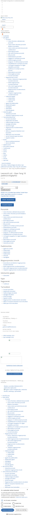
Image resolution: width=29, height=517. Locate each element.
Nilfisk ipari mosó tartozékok (13, 134)
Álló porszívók (11, 55)
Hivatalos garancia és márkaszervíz (13, 6)
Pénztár (6, 13)
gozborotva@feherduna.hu (9, 327)
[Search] (15, 22)
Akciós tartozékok (10, 143)
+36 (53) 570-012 (12, 16)
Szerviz (5, 151)
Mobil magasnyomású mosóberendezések (14, 266)
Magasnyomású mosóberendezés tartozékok (14, 300)
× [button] (27, 489)
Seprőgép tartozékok (11, 124)
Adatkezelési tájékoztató (10, 388)
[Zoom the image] (14, 360)
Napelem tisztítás (10, 138)
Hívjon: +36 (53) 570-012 (8, 199)
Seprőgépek (9, 107)
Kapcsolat (5, 160)
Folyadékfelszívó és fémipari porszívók (17, 63)
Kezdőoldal (7, 2)
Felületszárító (11, 98)
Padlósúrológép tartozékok (12, 122)
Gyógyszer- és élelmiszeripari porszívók (18, 62)
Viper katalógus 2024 (8, 337)
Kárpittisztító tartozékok (12, 120)
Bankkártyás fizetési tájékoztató (14, 365)
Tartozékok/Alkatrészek (9, 117)
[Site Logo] (7, 17)
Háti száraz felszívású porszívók (16, 53)
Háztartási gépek (7, 112)
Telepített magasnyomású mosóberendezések (15, 270)
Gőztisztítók (9, 108)
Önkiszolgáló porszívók (14, 74)
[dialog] (14, 502)
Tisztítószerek (6, 148)
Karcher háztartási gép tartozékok (14, 136)
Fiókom (6, 9)
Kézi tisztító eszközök (8, 146)
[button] (3, 19)
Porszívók (8, 39)
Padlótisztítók (11, 100)
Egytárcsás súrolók (8, 248)
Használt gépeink (10, 110)
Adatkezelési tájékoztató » (22, 497)
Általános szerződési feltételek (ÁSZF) (13, 386)
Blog (5, 7)
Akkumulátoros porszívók (14, 72)
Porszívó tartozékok (13, 75)
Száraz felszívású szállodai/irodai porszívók (14, 212)
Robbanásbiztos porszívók (14, 56)
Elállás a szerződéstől (14, 374)
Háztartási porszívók (11, 113)
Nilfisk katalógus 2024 (8, 335)
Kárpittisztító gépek (10, 105)
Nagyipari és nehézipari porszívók (16, 58)
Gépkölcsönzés (7, 144)
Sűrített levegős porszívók (14, 60)
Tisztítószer (6, 284)
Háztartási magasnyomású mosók (14, 115)
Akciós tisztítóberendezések (13, 141)
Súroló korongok (10, 126)
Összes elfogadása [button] (7, 510)
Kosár (5, 11)
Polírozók (10, 101)
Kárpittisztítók (6, 252)
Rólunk (5, 4)
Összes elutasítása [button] (21, 510)
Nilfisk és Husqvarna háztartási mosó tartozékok (15, 301)
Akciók (4, 139)
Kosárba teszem (5, 189)
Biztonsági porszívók (13, 51)
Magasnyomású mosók (12, 77)
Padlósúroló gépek (10, 96)
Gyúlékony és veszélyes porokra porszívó (13, 225)
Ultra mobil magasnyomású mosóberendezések (15, 268)
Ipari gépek (6, 37)
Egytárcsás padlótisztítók (12, 103)
